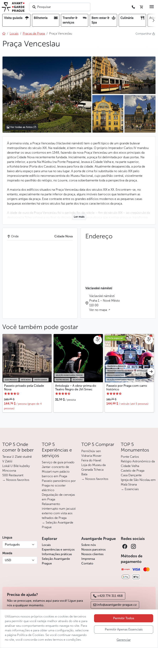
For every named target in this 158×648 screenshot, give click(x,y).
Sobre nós (88, 545)
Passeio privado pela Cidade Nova (24, 387)
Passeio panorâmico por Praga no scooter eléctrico (59, 485)
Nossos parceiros (93, 549)
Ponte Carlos (130, 457)
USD (8, 560)
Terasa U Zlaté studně (17, 457)
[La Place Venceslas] (47, 94)
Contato (87, 563)
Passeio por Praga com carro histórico (126, 387)
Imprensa (88, 559)
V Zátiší (7, 461)
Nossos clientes (92, 554)
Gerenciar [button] (124, 640)
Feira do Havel (91, 460)
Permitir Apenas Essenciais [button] (124, 629)
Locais (46, 545)
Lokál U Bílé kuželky (16, 466)
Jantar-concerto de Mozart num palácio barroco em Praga (56, 471)
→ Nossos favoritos (15, 480)
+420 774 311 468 (110, 596)
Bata (84, 474)
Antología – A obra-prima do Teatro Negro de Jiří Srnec (75, 387)
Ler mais (79, 216)
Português (12, 544)
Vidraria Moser (91, 456)
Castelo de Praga (132, 470)
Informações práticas (57, 554)
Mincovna (9, 470)
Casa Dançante (131, 475)
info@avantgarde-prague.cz (117, 605)
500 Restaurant (12, 475)
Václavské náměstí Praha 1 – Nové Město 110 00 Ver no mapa (104, 303)
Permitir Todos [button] (123, 618)
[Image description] (108, 114)
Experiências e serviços (58, 549)
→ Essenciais (130, 489)
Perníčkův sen (91, 451)
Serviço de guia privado (58, 462)
